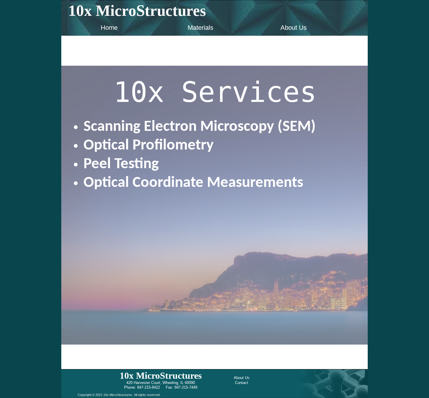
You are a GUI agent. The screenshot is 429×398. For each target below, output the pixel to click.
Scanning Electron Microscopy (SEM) (199, 127)
